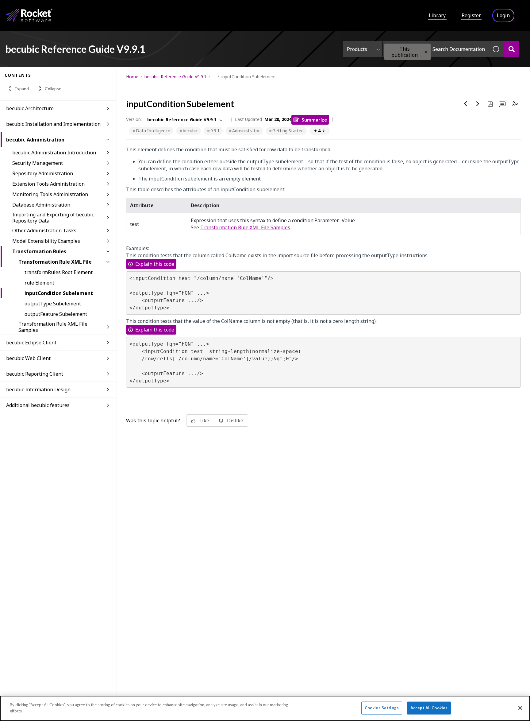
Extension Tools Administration (48, 183)
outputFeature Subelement (56, 314)
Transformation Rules (39, 251)
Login (503, 15)
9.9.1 (215, 131)
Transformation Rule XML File (55, 261)
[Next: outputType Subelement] (478, 104)
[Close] (520, 708)
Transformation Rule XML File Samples (52, 327)
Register (471, 15)
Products (357, 49)
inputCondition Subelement (59, 293)
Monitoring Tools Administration (50, 194)
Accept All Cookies (428, 707)
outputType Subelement (53, 303)
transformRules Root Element (59, 272)
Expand (22, 88)
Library (437, 15)
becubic (190, 131)
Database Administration (41, 204)
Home (132, 76)
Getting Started (288, 131)
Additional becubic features (38, 405)
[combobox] (435, 49)
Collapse (53, 88)
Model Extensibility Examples (46, 241)
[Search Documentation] (511, 49)
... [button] (214, 76)
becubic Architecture (30, 108)
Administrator (246, 131)
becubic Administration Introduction (54, 152)
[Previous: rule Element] (465, 104)
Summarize (314, 119)
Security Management (37, 163)
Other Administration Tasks (44, 230)
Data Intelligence (153, 131)
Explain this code (154, 264)
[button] (426, 52)
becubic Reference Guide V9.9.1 (175, 76)
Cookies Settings (382, 707)
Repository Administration (42, 173)
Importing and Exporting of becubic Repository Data (53, 217)
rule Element (39, 282)
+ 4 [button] (317, 131)
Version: (134, 119)
